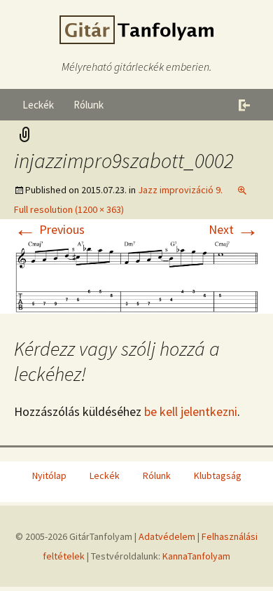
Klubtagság (217, 475)
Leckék (38, 104)
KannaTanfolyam (196, 556)
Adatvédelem (167, 536)
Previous (49, 229)
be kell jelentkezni (190, 411)
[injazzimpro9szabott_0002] (136, 275)
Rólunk (89, 104)
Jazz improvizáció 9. (180, 189)
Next (234, 229)
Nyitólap (49, 475)
